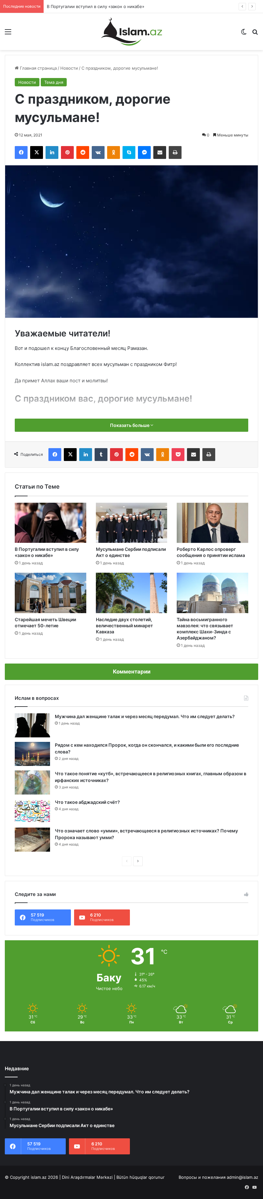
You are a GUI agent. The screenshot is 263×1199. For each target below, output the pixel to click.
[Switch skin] (244, 34)
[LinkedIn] (52, 152)
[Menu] (8, 34)
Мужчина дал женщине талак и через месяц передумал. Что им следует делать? (145, 716)
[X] (36, 152)
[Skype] (129, 152)
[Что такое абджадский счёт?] (32, 811)
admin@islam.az (242, 1177)
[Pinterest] (67, 152)
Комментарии (131, 671)
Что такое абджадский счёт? (87, 802)
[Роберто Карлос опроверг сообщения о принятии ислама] (212, 523)
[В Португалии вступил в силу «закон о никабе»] (50, 523)
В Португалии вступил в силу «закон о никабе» (95, 6)
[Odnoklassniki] (113, 152)
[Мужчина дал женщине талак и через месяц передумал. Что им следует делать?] (32, 725)
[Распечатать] (175, 152)
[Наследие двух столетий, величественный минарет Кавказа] (131, 593)
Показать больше (130, 425)
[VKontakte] (98, 152)
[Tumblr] (101, 454)
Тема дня (53, 82)
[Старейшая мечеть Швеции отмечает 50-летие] (50, 593)
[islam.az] (131, 32)
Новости (69, 68)
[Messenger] (144, 152)
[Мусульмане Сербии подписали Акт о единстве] (131, 523)
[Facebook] (21, 152)
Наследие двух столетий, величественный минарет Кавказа (124, 625)
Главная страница (38, 68)
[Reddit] (82, 152)
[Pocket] (178, 454)
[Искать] (255, 34)
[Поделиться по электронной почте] (159, 152)
